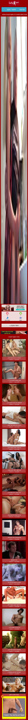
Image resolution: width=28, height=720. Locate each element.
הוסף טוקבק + (14, 325)
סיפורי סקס (11, 9)
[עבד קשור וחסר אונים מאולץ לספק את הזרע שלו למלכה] (14, 460)
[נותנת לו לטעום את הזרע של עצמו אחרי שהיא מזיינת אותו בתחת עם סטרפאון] (14, 572)
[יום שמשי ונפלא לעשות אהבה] (14, 437)
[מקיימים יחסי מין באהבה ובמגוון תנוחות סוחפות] (14, 662)
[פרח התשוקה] (14, 550)
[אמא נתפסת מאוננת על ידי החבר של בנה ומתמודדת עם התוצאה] (14, 370)
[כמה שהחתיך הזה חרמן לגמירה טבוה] (14, 527)
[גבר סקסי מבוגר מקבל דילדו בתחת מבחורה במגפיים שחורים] (14, 595)
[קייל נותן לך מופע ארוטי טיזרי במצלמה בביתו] (14, 617)
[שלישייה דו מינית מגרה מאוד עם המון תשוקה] (14, 348)
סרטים (22, 9)
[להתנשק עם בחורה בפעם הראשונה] (14, 393)
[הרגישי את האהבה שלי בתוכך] (14, 415)
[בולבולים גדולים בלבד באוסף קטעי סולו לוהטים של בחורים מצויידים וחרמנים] (14, 640)
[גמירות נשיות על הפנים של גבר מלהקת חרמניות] (14, 505)
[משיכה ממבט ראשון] (14, 684)
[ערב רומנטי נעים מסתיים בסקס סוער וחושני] (14, 482)
